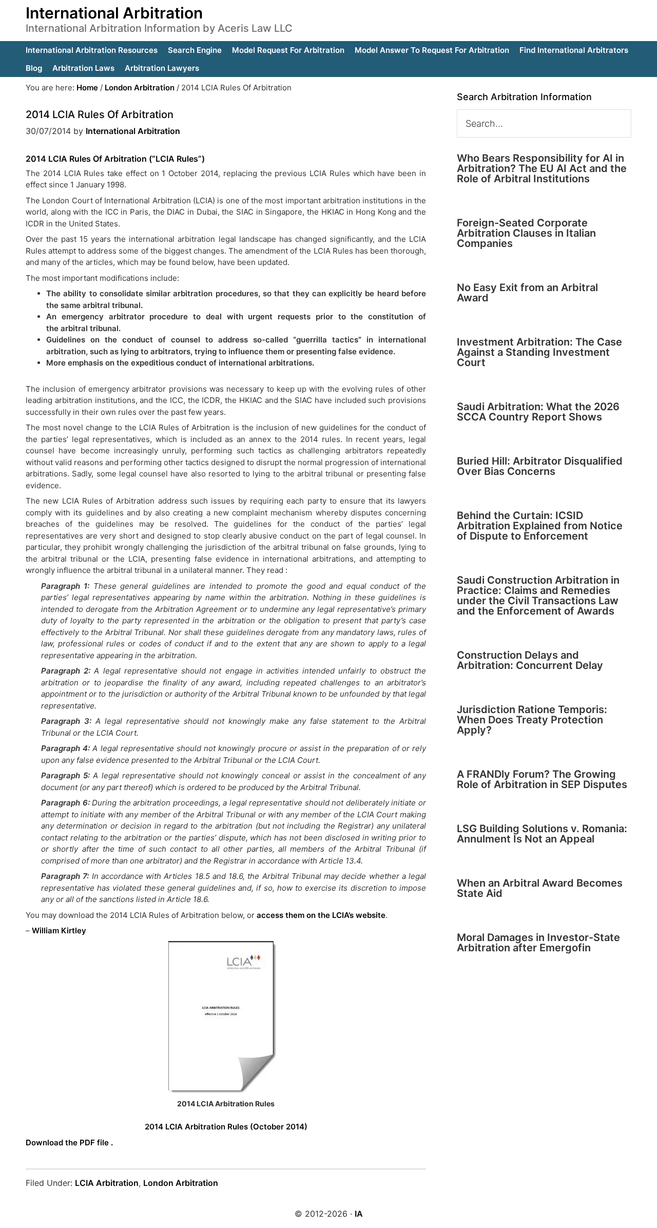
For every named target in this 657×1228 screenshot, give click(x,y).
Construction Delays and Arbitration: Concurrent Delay (530, 660)
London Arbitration (180, 1183)
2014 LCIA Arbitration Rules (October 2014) (226, 1126)
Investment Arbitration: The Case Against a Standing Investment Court (539, 352)
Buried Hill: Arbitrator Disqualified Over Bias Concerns (540, 466)
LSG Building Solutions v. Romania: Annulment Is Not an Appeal (542, 833)
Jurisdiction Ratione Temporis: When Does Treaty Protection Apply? (532, 719)
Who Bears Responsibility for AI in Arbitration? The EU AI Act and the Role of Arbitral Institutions (542, 168)
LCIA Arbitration (107, 1183)
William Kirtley (59, 930)
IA (359, 1213)
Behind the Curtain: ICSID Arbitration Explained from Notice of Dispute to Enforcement (540, 525)
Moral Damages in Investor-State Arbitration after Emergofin (538, 942)
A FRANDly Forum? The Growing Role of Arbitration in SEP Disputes (542, 779)
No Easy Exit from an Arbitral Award (527, 292)
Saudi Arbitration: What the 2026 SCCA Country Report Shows (538, 411)
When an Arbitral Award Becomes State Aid (540, 888)
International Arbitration (114, 13)
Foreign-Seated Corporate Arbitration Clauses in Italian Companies (526, 233)
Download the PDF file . (69, 1142)
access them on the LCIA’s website (320, 915)
